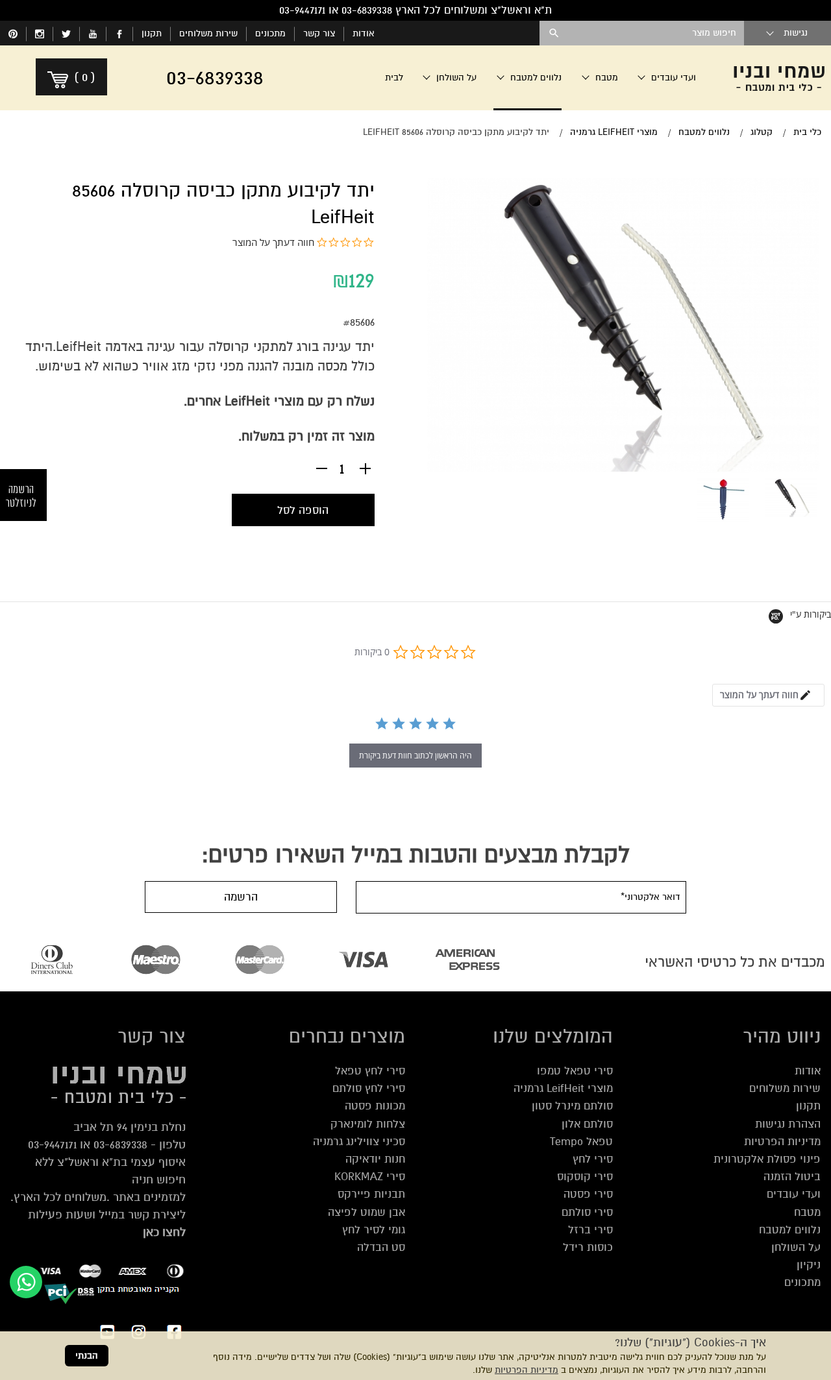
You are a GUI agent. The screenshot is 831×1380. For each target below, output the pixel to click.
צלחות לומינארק (367, 1124)
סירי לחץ (593, 1159)
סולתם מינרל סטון (572, 1106)
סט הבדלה (381, 1247)
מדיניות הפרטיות (526, 1369)
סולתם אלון (587, 1124)
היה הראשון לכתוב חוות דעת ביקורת (415, 755)
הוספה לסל (303, 510)
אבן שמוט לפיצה (366, 1212)
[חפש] (554, 33)
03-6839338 (120, 1144)
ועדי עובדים (794, 1194)
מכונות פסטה (375, 1106)
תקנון (152, 33)
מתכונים (270, 33)
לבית (394, 77)
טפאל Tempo (581, 1141)
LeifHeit (78, 347)
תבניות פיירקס (371, 1194)
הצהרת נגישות (788, 1124)
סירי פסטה (588, 1194)
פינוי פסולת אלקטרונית (767, 1159)
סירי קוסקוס (585, 1176)
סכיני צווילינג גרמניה (359, 1141)
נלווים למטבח (790, 1230)
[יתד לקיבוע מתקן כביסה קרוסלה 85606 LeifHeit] (791, 498)
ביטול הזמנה (792, 1176)
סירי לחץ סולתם (368, 1088)
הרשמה (241, 897)
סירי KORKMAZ (369, 1176)
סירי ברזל (590, 1230)
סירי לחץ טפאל (370, 1071)
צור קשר (319, 33)
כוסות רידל (588, 1247)
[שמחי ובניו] (779, 77)
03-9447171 (52, 1144)
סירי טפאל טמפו (575, 1071)
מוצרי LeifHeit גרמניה (563, 1088)
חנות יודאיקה (375, 1159)
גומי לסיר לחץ (373, 1230)
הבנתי (86, 1355)
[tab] (768, 695)
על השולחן (796, 1247)
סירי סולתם (587, 1212)
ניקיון (809, 1265)
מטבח (807, 1212)
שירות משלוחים (208, 33)
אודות (364, 33)
